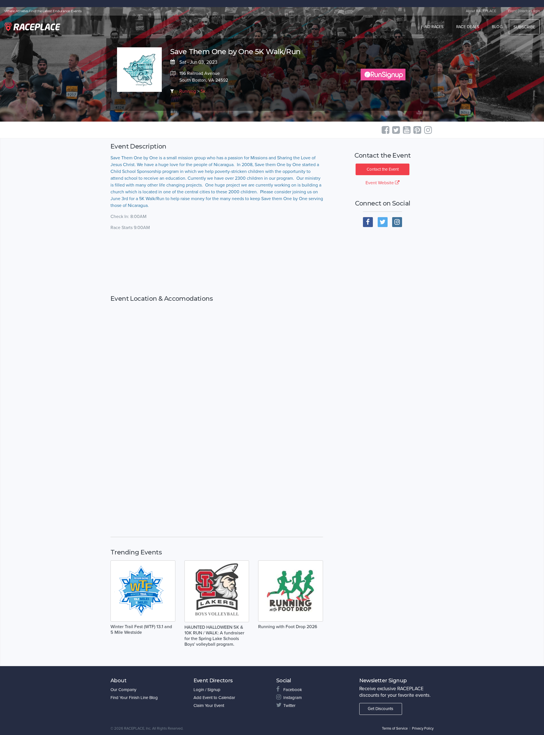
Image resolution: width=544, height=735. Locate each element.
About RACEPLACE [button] (481, 11)
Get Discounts (380, 708)
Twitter (289, 705)
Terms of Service (395, 728)
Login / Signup (207, 689)
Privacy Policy (423, 728)
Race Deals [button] (467, 26)
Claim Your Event (209, 705)
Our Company (123, 689)
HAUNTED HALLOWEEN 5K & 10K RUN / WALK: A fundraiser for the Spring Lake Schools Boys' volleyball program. (214, 635)
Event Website (380, 183)
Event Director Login (524, 11)
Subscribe (524, 26)
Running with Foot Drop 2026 (287, 627)
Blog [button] (497, 26)
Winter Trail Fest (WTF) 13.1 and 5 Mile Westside (141, 629)
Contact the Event (383, 169)
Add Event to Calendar (214, 697)
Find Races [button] (432, 26)
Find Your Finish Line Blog (134, 697)
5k (203, 91)
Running (187, 91)
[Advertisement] (216, 263)
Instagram (292, 697)
